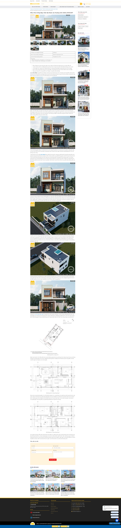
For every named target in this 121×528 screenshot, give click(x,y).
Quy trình (32, 0)
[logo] (32, 524)
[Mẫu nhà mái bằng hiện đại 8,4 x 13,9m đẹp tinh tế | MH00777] (53, 473)
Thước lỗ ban (44, 0)
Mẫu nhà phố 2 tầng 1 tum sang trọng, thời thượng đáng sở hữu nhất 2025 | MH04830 (68, 480)
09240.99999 (78, 504)
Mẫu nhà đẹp (53, 6)
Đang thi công (81, 6)
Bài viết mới (81, 33)
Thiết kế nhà (45, 6)
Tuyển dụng (53, 509)
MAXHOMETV (37, 512)
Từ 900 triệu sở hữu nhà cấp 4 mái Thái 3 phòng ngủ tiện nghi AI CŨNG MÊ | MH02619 (37, 480)
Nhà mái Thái (80, 16)
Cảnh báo (51, 0)
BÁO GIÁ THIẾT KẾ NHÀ (36, 6)
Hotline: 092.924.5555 (76, 509)
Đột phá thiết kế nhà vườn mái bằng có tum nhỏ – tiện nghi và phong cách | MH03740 (37, 494)
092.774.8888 (88, 4)
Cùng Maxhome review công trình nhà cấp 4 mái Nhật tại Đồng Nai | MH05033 (83, 81)
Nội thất (88, 6)
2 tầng (83, 26)
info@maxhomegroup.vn (77, 511)
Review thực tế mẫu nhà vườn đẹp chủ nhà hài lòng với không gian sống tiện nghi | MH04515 (83, 98)
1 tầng (79, 26)
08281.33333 (78, 503)
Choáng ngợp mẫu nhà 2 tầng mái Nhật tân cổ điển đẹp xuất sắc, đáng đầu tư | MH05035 (68, 494)
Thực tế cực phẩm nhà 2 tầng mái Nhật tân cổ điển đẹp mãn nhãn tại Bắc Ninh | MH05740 (83, 114)
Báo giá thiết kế (53, 506)
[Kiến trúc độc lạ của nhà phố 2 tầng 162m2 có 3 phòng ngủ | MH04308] (53, 487)
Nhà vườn (80, 18)
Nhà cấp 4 (86, 16)
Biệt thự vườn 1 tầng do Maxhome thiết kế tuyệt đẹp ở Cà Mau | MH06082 (83, 49)
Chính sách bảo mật (54, 511)
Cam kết (38, 0)
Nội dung (54, 450)
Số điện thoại (33, 450)
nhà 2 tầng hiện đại (39, 314)
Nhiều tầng (80, 28)
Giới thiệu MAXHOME (54, 508)
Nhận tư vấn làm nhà (114, 523)
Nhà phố (84, 18)
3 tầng (87, 26)
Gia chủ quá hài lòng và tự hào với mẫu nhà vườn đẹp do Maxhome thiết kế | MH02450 (83, 65)
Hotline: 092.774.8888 (76, 508)
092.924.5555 (88, 3)
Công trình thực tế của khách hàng (67, 6)
